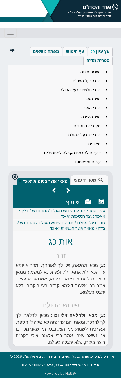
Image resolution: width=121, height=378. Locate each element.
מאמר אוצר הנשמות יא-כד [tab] (45, 181)
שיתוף (72, 201)
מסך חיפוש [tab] (85, 180)
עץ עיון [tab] (102, 51)
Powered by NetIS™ (61, 373)
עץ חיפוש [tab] (75, 51)
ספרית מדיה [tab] (97, 60)
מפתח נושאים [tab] (46, 51)
